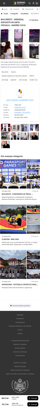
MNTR (32, 76)
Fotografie (14, 14)
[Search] (30, 3)
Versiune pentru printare (21, 306)
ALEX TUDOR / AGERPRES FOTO (20, 100)
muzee (13, 72)
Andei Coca (33, 80)
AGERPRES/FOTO (20, 107)
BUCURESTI (26, 112)
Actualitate (24, 14)
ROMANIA (18, 112)
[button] (4, 3)
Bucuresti (5, 72)
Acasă (6, 14)
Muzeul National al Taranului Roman (14, 76)
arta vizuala (23, 80)
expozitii (13, 80)
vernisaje (5, 80)
